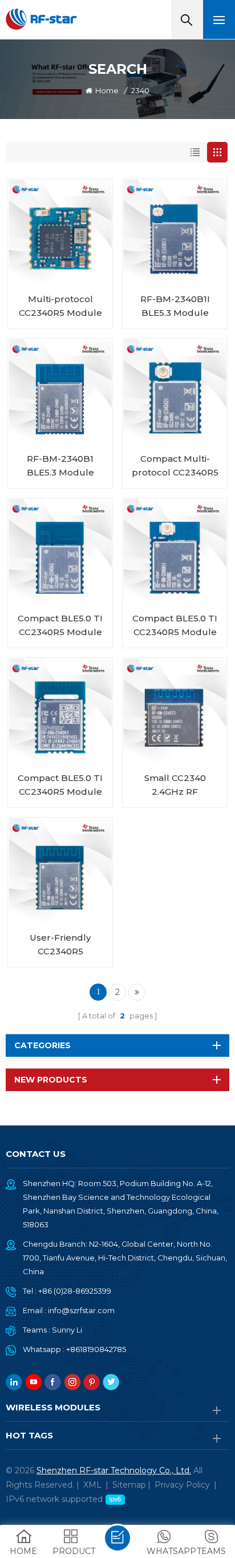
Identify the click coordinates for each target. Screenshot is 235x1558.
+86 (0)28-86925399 (74, 1290)
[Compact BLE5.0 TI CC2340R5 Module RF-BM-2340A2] (60, 550)
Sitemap (129, 1485)
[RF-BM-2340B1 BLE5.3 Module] (60, 391)
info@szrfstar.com (81, 1310)
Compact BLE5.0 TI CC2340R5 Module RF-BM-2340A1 (60, 785)
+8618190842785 (96, 1349)
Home (107, 90)
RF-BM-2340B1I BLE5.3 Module (175, 306)
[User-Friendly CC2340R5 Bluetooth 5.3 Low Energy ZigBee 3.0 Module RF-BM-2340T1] (60, 870)
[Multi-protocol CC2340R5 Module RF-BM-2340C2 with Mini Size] (60, 231)
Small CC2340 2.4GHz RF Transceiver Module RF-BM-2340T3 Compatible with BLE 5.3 (174, 785)
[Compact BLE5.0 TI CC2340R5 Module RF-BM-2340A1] (60, 710)
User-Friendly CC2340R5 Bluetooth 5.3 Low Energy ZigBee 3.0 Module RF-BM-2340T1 (60, 945)
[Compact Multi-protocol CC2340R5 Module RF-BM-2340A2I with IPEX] (174, 391)
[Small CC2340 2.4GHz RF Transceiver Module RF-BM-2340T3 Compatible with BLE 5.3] (174, 710)
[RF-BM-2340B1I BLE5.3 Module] (174, 231)
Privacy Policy (182, 1485)
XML (92, 1485)
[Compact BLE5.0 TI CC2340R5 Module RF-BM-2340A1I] (174, 550)
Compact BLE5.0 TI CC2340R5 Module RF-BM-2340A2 (60, 626)
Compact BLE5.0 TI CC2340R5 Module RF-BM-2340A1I (174, 626)
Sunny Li (67, 1329)
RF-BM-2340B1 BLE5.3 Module (60, 465)
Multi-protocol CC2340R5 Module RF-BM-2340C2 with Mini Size (60, 307)
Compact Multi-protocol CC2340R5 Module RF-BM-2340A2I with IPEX (175, 466)
